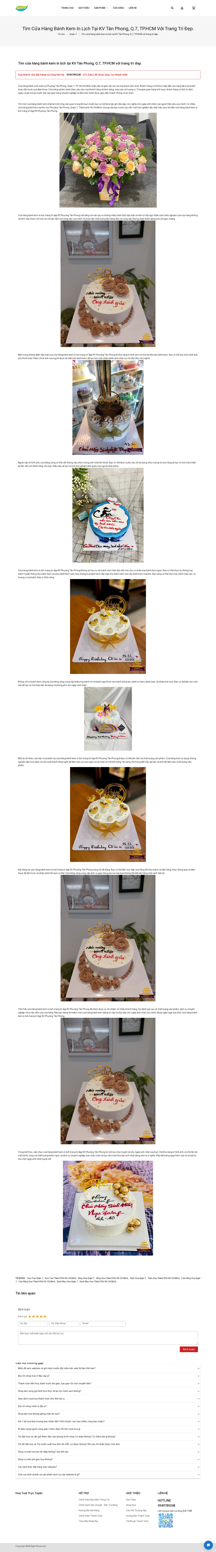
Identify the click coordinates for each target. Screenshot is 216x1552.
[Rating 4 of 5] (41, 1316)
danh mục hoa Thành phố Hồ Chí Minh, (98, 1281)
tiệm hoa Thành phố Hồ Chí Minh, (164, 1278)
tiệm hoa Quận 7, (138, 1278)
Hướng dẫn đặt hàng (89, 1510)
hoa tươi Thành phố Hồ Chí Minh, (61, 1278)
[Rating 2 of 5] (33, 1316)
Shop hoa (131, 1505)
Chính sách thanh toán (90, 1516)
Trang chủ (67, 8)
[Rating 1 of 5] (30, 1316)
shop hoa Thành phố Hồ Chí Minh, (112, 1278)
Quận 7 (73, 34)
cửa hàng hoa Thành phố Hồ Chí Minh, (37, 1281)
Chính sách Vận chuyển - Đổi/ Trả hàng (98, 1505)
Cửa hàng (118, 8)
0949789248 (74, 74)
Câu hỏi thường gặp (136, 1510)
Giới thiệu (83, 8)
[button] (182, 8)
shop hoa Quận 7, (86, 1278)
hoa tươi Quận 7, (35, 1278)
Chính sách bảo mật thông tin (94, 1500)
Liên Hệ (133, 8)
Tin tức (61, 34)
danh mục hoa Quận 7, (67, 1281)
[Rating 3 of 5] (37, 1316)
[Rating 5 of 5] (45, 1316)
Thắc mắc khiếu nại (88, 1521)
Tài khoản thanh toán (137, 1521)
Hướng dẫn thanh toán (138, 1516)
